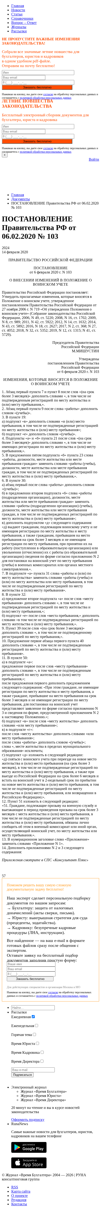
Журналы (18, 27)
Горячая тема (21, 1035)
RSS (14, 1187)
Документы (20, 199)
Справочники (22, 18)
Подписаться (22, 1075)
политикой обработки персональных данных (45, 97)
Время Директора (25, 1061)
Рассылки (19, 31)
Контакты (19, 1204)
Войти (94, 159)
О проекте (19, 1196)
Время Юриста (23, 1044)
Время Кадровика (25, 1052)
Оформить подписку (27, 1120)
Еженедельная (22, 1026)
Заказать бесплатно (37, 87)
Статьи (17, 14)
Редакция (18, 1200)
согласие (48, 94)
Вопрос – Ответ (24, 23)
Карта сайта (20, 1191)
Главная (17, 6)
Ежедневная (21, 1017)
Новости (18, 10)
